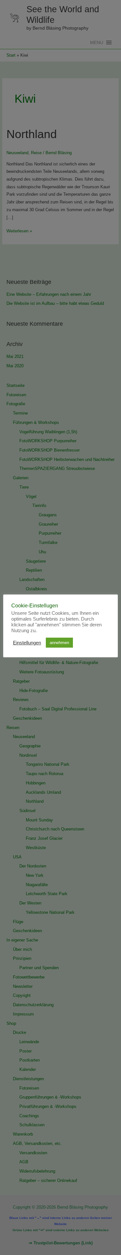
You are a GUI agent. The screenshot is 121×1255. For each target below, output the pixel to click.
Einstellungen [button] (27, 642)
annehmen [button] (59, 642)
